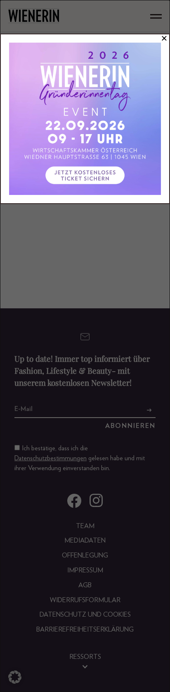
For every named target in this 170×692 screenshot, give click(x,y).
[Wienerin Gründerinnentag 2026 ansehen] (85, 119)
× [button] (164, 38)
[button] (15, 677)
